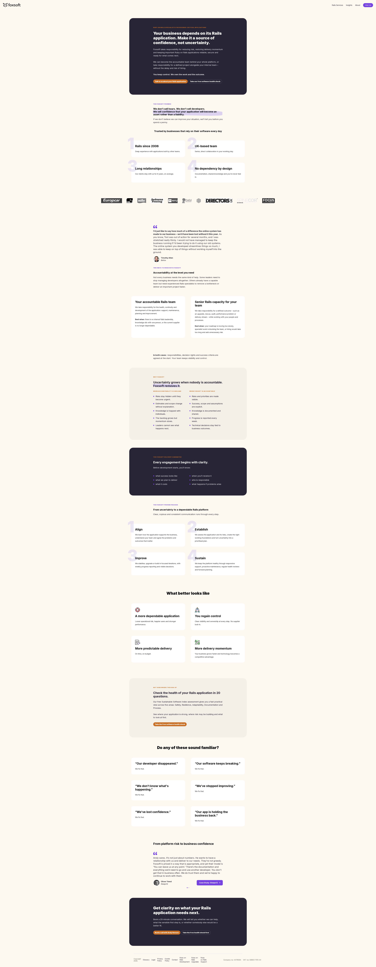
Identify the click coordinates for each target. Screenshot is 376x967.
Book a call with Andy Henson (167, 933)
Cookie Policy (167, 960)
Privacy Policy (160, 960)
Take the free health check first (196, 933)
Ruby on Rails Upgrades (195, 960)
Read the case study (209, 873)
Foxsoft (12, 5)
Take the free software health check (170, 724)
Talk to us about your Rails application (170, 81)
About (357, 5)
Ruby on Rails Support (204, 960)
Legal (153, 960)
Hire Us (368, 5)
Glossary (146, 960)
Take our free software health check (205, 81)
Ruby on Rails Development (184, 960)
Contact (175, 960)
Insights (349, 5)
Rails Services (337, 5)
